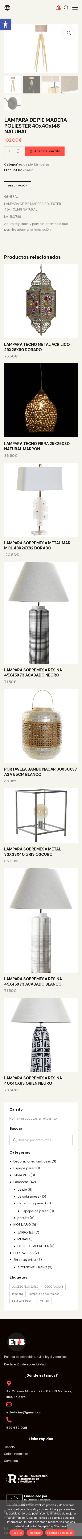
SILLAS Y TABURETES (33, 1246)
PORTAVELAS (23, 1253)
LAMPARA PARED (22, 1301)
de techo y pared (30, 1203)
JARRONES (21, 1175)
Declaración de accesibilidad (25, 1364)
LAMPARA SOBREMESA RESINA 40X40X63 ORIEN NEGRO (33, 1081)
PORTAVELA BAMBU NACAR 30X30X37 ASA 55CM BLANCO (40, 772)
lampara (17, 1294)
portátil (23, 1218)
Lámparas (41, 164)
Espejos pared (24, 1168)
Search (14, 1140)
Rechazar (35, 1532)
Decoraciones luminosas (32, 1161)
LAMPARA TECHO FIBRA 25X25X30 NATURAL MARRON (37, 446)
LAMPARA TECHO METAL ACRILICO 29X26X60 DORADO (37, 347)
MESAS (22, 1239)
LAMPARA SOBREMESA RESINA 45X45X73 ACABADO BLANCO (33, 981)
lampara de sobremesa (44, 1294)
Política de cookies (60, 1532)
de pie (28, 164)
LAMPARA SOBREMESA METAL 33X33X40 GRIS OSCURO (32, 852)
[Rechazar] (77, 1519)
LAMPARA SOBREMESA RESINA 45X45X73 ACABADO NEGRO (33, 673)
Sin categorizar (25, 1259)
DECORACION (54, 1286)
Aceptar (17, 1532)
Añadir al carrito (47, 151)
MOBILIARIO (22, 1224)
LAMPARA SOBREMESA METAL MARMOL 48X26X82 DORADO (38, 546)
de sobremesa (28, 1196)
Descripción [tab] (18, 185)
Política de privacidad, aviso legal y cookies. (35, 1357)
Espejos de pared (35, 1211)
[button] (5, 24)
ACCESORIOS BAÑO (32, 1267)
